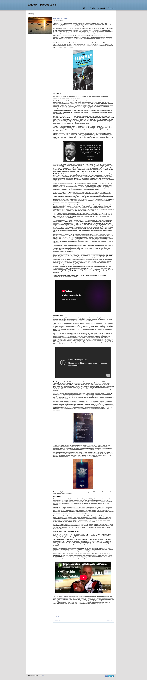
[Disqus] (83, 647)
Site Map (41, 675)
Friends (111, 8)
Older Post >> (110, 620)
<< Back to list (56, 617)
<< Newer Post (56, 620)
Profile (92, 8)
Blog (85, 8)
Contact (101, 8)
